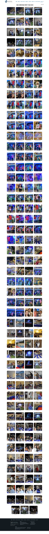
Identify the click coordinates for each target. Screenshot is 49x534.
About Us (19, 1)
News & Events (23, 1)
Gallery (42, 1)
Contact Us (33, 1)
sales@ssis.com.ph (12, 525)
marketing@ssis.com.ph (12, 524)
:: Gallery (42, 4)
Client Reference (37, 1)
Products (26, 1)
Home (16, 1)
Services (30, 1)
